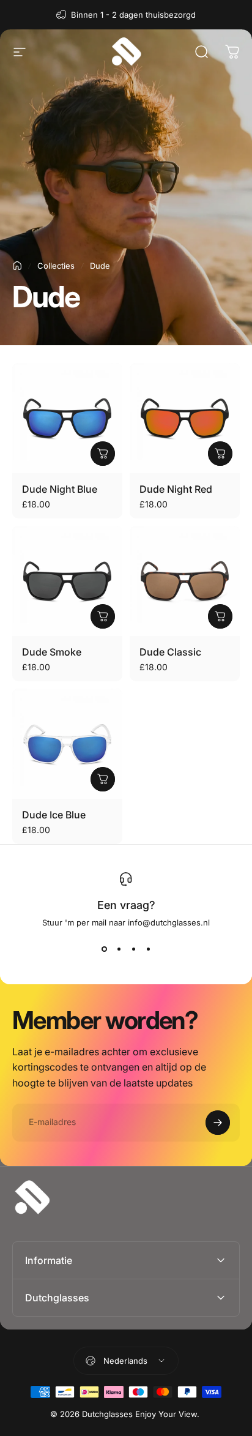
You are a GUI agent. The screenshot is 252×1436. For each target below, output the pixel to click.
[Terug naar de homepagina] (17, 266)
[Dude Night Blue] (67, 418)
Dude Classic (170, 652)
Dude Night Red (175, 489)
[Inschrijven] (218, 1122)
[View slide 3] (133, 949)
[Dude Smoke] (67, 581)
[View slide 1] (104, 949)
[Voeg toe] (103, 453)
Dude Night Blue (59, 489)
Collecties (56, 266)
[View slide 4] (148, 949)
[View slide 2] (118, 949)
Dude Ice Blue (54, 815)
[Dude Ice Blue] (67, 744)
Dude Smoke (51, 652)
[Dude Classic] (185, 581)
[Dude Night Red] (185, 418)
